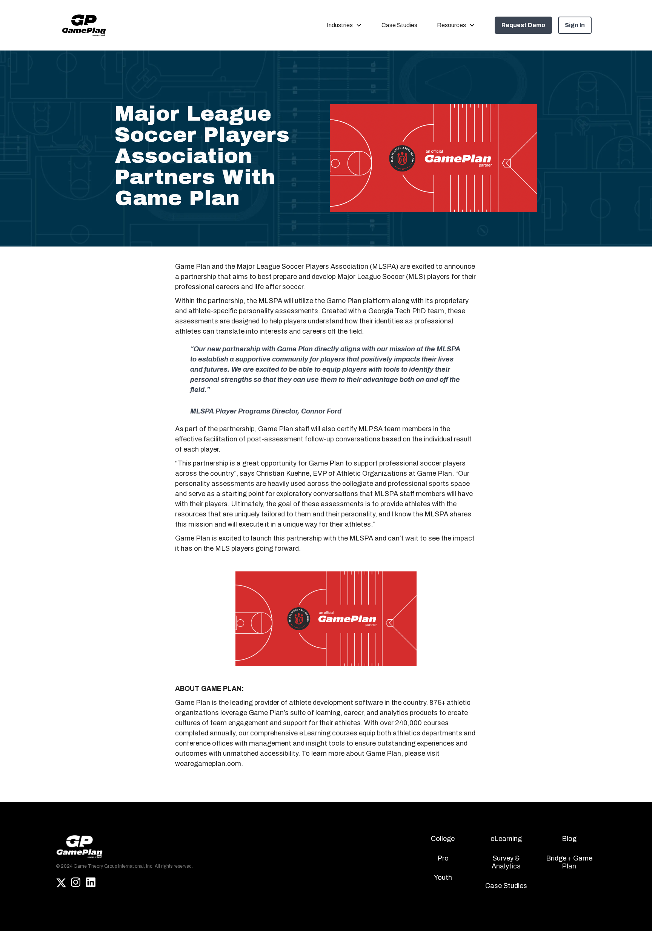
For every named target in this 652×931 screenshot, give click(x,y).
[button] (344, 25)
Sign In (575, 25)
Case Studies (399, 25)
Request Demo (523, 25)
